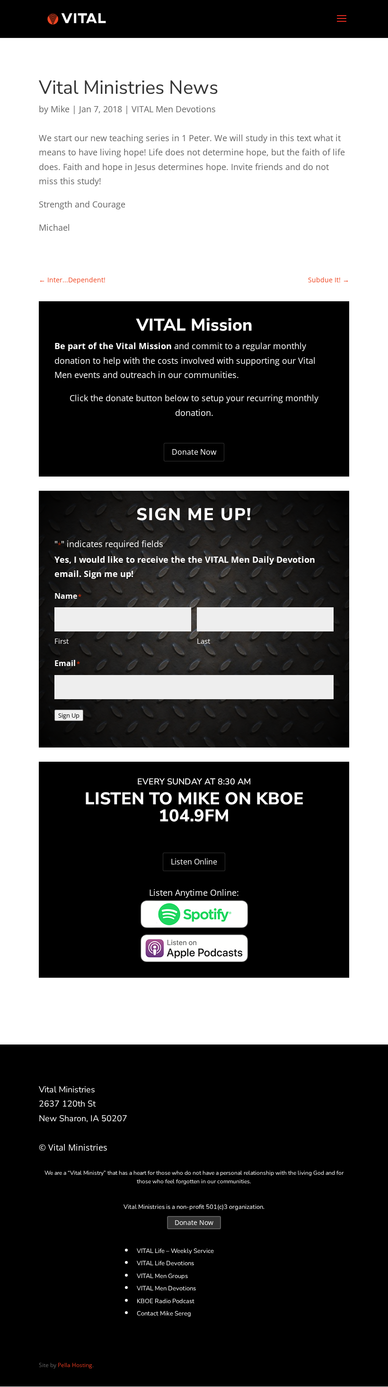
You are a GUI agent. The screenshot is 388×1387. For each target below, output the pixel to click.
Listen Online (194, 861)
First (61, 641)
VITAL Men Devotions (174, 109)
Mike (60, 109)
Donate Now (194, 452)
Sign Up (68, 715)
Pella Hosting (75, 1365)
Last (203, 641)
